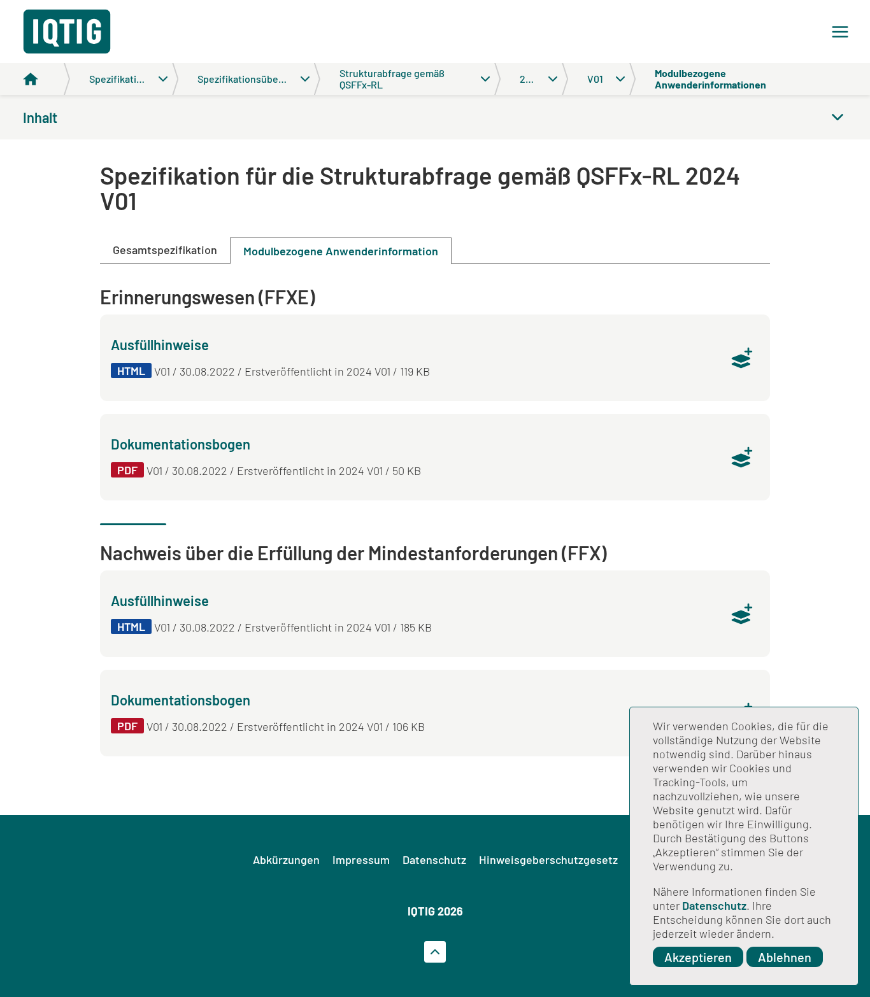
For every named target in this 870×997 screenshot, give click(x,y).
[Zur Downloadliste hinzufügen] (742, 357)
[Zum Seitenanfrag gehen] (435, 952)
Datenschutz (714, 905)
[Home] (46, 79)
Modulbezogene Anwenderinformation (340, 251)
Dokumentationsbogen (180, 444)
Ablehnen (784, 957)
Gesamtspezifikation (165, 250)
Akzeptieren (698, 957)
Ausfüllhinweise (160, 344)
